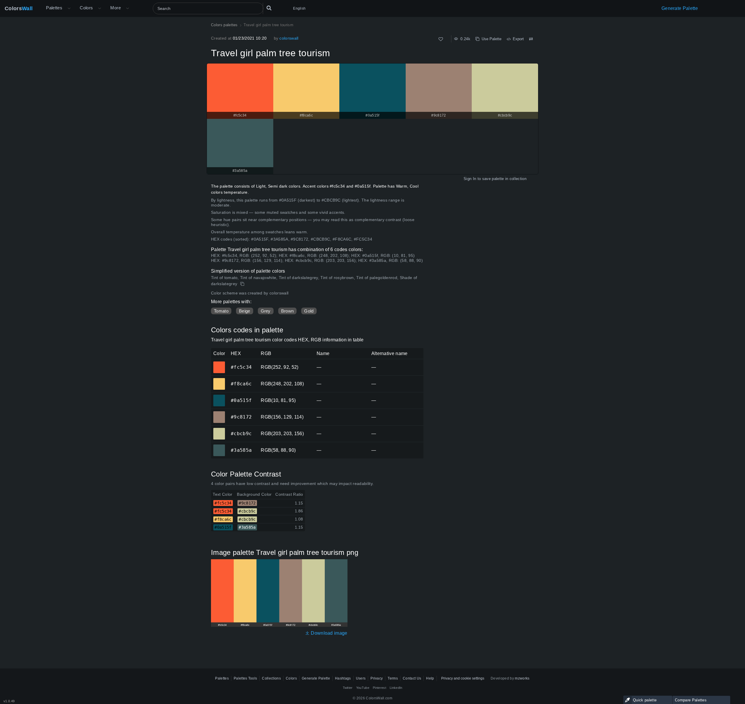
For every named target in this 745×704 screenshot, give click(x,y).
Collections (271, 678)
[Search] (269, 8)
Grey (266, 310)
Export (517, 39)
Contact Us (412, 678)
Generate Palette (679, 8)
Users (361, 678)
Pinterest (379, 687)
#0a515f (219, 396)
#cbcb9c (219, 429)
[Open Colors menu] (99, 8)
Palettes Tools (245, 678)
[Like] (440, 39)
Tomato (221, 310)
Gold (308, 310)
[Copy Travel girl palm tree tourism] (243, 283)
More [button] (115, 7)
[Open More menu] (68, 8)
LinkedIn (396, 687)
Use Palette (490, 39)
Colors (19, 8)
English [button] (299, 8)
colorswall (288, 38)
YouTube (362, 687)
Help (430, 678)
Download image (328, 633)
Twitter (348, 687)
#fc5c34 (219, 363)
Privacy (376, 678)
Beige (244, 310)
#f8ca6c (219, 379)
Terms (393, 678)
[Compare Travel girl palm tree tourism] (531, 39)
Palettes (54, 7)
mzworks (522, 678)
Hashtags (343, 678)
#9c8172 (219, 413)
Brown (287, 310)
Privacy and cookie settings (462, 678)
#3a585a (219, 446)
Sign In (470, 179)
